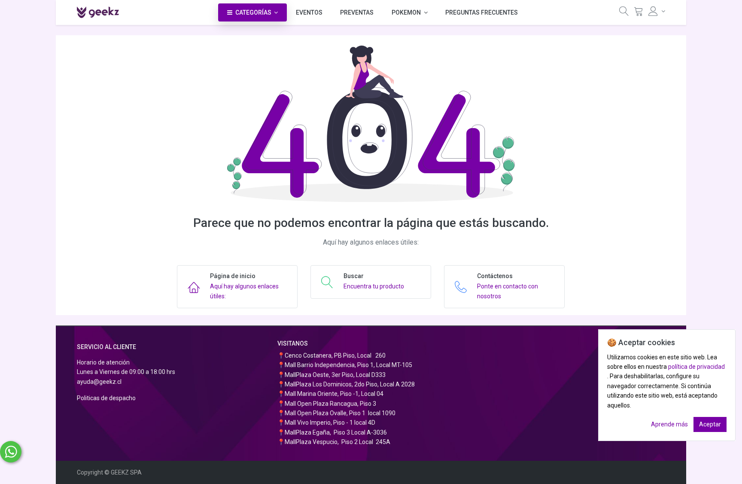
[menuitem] (309, 12)
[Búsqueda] (624, 13)
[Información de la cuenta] (656, 11)
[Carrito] (638, 13)
